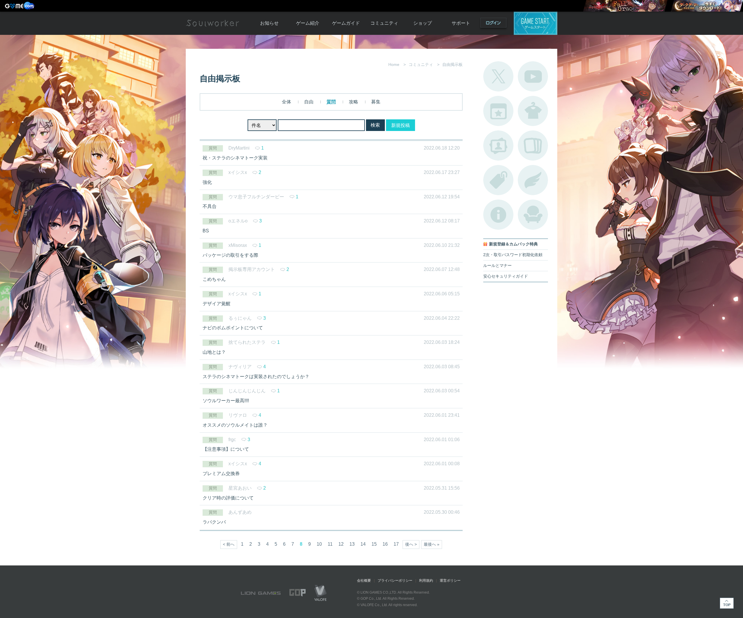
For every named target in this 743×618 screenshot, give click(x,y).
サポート (461, 23)
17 (396, 544)
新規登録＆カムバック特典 (513, 244)
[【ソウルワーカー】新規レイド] (625, 6)
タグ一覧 (498, 180)
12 (341, 544)
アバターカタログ (533, 111)
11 (330, 544)
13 (352, 544)
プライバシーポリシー (395, 581)
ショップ (422, 23)
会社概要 (364, 581)
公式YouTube (533, 76)
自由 (308, 101)
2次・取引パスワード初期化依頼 (512, 255)
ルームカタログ (533, 215)
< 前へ (229, 544)
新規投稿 (400, 125)
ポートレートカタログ (498, 145)
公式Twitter (498, 76)
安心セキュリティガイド (505, 276)
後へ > (411, 544)
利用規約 (426, 581)
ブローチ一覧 (533, 180)
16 (385, 544)
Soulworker (212, 23)
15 (374, 544)
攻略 (353, 101)
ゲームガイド (346, 23)
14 (363, 544)
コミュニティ (384, 23)
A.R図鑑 (533, 145)
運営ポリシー (450, 581)
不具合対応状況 (498, 215)
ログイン (493, 23)
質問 (331, 101)
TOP (727, 603)
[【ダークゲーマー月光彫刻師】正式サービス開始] (706, 6)
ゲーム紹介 (307, 23)
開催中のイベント (498, 111)
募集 (375, 101)
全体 (286, 101)
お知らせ (269, 23)
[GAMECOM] (20, 6)
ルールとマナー (497, 265)
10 (319, 544)
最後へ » (431, 544)
